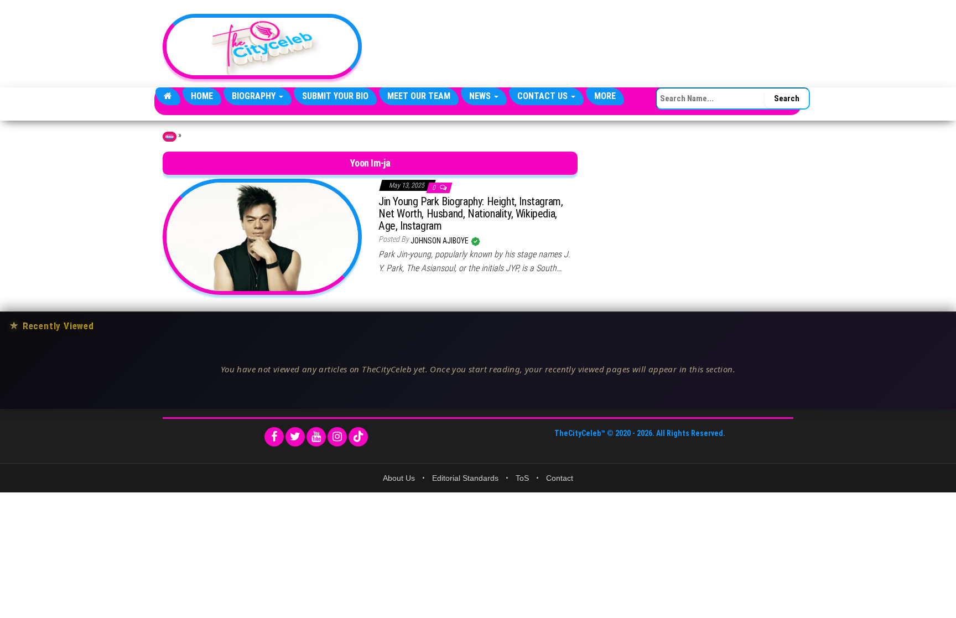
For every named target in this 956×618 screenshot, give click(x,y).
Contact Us (543, 96)
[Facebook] (274, 436)
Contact (559, 478)
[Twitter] (295, 436)
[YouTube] (316, 436)
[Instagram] (337, 436)
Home (202, 96)
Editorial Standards (465, 478)
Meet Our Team (418, 96)
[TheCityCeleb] (167, 96)
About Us (399, 478)
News (481, 96)
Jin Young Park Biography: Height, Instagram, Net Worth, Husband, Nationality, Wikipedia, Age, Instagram (470, 213)
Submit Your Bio (335, 96)
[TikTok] (358, 436)
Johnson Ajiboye (440, 240)
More (605, 96)
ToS (522, 478)
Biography (255, 96)
